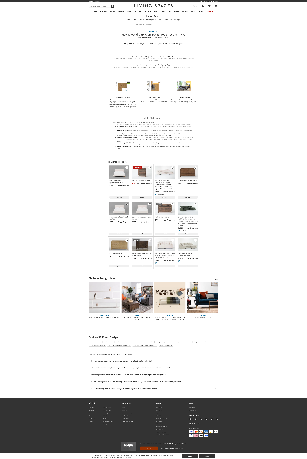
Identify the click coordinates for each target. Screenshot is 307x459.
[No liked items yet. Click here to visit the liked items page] (209, 6)
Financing (105, 413)
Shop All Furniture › (95, 1)
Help (201, 1)
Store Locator (192, 407)
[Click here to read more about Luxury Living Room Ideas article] (202, 297)
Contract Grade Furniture (161, 418)
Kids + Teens (158, 20)
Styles (129, 20)
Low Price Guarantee (127, 415)
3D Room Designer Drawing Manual (125, 108)
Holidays (177, 20)
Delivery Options (208, 1)
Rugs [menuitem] (163, 11)
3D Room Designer (121, 67)
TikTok (212, 419)
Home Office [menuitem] (137, 11)
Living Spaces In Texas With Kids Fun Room (204, 342)
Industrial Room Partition (137, 342)
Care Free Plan (159, 407)
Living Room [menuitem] (103, 11)
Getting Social (168, 20)
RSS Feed (217, 419)
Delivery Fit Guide (107, 407)
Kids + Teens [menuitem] (147, 11)
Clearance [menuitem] (210, 11)
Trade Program (159, 415)
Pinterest (190, 419)
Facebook (196, 419)
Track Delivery (92, 421)
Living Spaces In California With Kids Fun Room (145, 345)
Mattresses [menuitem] (121, 11)
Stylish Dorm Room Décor (166, 345)
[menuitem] (216, 6)
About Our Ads (159, 421)
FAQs (90, 415)
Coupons (158, 413)
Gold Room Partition (122, 342)
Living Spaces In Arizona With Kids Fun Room (119, 345)
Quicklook (119, 197)
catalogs (145, 124)
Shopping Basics (153, 31)
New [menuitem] (95, 11)
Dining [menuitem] (129, 11)
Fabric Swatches (159, 429)
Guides (135, 20)
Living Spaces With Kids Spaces (97, 345)
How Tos (141, 20)
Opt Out (189, 456)
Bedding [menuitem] (176, 11)
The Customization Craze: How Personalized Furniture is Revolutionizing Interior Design (170, 318)
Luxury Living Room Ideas (202, 317)
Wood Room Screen (108, 342)
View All (216, 279)
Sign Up (149, 448)
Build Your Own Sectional (161, 426)
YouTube (206, 419)
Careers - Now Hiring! (127, 413)
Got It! (207, 456)
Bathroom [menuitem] (184, 11)
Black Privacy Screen (95, 342)
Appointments (192, 410)
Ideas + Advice (153, 16)
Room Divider (150, 342)
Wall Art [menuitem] (193, 11)
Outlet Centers (125, 418)
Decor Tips (149, 20)
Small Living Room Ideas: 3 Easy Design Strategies (137, 318)
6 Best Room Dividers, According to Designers (104, 317)
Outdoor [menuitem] (156, 11)
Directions (91, 413)
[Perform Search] (112, 6)
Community (124, 410)
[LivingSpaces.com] (153, 5)
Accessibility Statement (127, 421)
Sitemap (105, 424)
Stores (216, 1)
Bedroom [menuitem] (112, 11)
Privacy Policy (128, 457)
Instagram (201, 419)
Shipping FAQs (92, 418)
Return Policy (106, 418)
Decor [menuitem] (169, 11)
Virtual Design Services (161, 432)
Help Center (91, 407)
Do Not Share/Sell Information (162, 434)
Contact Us (91, 410)
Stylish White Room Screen (183, 342)
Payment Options (107, 410)
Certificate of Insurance (108, 421)
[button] (123, 186)
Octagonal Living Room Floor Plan (165, 342)
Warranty (105, 415)
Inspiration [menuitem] (201, 11)
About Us (124, 407)
